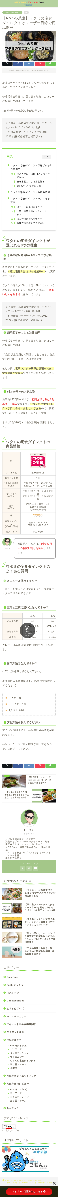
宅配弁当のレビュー (18, 1083)
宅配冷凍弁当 (14, 1040)
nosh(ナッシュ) (15, 985)
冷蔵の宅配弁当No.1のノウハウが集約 (33, 175)
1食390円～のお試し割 (29, 185)
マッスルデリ (17, 1057)
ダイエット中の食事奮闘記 (21, 1024)
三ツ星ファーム (18, 1064)
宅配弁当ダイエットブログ (21, 1075)
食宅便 (13, 1068)
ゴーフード (16, 1049)
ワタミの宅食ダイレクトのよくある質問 (30, 200)
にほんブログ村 (11, 1130)
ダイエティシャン (19, 1053)
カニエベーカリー (16, 1016)
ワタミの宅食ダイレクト (12, 12)
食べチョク (13, 1108)
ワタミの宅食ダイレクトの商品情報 (30, 192)
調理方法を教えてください (31, 223)
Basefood (12, 977)
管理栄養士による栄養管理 (31, 181)
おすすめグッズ (15, 1008)
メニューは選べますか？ (29, 207)
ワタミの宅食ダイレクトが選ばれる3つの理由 (30, 167)
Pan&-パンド (14, 992)
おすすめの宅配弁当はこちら (28, 1191)
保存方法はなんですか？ (29, 218)
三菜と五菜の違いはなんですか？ (32, 213)
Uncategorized (15, 1000)
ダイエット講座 (15, 1032)
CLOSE (47, 157)
